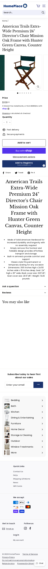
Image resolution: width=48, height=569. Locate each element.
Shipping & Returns (21, 479)
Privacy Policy (8, 557)
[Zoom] (38, 86)
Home (4, 21)
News (15, 482)
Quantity (7, 117)
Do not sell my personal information (18, 560)
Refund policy (8, 563)
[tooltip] (44, 165)
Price (5, 97)
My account (18, 540)
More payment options (24, 156)
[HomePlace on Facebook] (30, 528)
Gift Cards (17, 486)
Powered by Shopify (26, 563)
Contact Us (18, 471)
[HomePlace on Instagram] (25, 528)
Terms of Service (30, 554)
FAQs (15, 475)
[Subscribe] (38, 385)
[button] (24, 163)
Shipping (6, 113)
